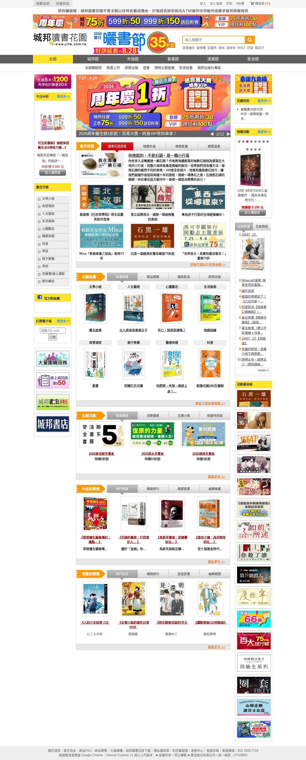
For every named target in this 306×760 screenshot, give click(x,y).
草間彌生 (188, 47)
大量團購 (116, 750)
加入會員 (216, 3)
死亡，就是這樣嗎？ (172, 330)
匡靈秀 (212, 47)
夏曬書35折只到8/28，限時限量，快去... (254, 114)
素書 (95, 386)
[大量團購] (53, 365)
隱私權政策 (161, 750)
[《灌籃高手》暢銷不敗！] (254, 516)
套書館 (173, 59)
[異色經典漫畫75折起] (254, 494)
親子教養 (48, 258)
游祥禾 (231, 47)
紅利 (229, 3)
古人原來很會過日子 (134, 330)
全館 (53, 59)
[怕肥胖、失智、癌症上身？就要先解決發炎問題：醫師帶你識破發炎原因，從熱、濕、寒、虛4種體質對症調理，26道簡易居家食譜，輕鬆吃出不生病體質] (171, 381)
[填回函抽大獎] (53, 387)
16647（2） (250, 234)
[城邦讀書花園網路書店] (60, 54)
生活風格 (48, 221)
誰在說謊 (248, 291)
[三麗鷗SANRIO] (254, 715)
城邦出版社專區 (209, 68)
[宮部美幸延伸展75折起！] (254, 538)
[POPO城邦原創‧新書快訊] (254, 472)
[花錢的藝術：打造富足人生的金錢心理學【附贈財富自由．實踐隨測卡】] (134, 532)
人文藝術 (48, 213)
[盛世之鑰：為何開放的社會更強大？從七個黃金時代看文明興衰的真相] (210, 532)
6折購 (240, 3)
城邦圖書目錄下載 (138, 750)
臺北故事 (95, 330)
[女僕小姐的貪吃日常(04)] (134, 618)
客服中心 (197, 750)
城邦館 (93, 59)
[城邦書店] (53, 431)
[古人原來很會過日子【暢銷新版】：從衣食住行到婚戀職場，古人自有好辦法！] (133, 325)
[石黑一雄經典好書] (254, 406)
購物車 (262, 3)
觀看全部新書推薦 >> (210, 403)
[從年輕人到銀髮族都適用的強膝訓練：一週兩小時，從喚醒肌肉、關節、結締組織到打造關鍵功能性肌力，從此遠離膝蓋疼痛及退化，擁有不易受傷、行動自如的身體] (210, 325)
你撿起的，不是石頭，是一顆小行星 (159, 156)
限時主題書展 (164, 68)
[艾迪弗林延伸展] (254, 692)
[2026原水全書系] (152, 448)
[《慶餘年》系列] (254, 604)
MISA (241, 47)
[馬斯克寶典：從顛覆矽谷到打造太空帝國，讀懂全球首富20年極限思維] (172, 532)
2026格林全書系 (203, 453)
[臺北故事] (95, 325)
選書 (146, 68)
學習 (45, 251)
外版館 (133, 59)
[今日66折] (53, 138)
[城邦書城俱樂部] (53, 409)
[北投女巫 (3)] (252, 186)
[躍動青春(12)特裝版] (210, 618)
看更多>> (63, 96)
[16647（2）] (253, 270)
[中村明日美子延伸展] (254, 670)
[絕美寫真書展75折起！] (254, 428)
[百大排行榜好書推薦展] (254, 648)
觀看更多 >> (216, 476)
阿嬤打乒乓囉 (133, 386)
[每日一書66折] (254, 626)
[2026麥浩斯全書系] (101, 448)
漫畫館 (213, 59)
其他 (45, 266)
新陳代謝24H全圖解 (210, 386)
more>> (263, 370)
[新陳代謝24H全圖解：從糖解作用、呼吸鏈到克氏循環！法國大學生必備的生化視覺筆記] (210, 381)
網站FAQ (85, 750)
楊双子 (259, 47)
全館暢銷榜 (93, 68)
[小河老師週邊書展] (254, 450)
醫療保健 (48, 236)
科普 (45, 243)
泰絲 (222, 47)
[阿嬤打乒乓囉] (133, 381)
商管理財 (48, 206)
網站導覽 (101, 750)
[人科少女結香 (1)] (95, 618)
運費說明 (42, 3)
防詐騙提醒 (180, 750)
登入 (203, 3)
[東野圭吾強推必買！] (254, 560)
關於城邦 (54, 750)
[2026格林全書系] (203, 448)
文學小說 (48, 198)
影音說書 (186, 68)
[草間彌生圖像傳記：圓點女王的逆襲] (95, 532)
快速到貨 (62, 3)
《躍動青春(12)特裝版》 (210, 622)
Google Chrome (92, 755)
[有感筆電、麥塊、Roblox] (254, 737)
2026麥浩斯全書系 (101, 453)
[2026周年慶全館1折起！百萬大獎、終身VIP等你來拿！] (153, 129)
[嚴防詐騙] (153, 13)
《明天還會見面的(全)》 (172, 622)
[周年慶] (153, 27)
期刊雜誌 (48, 281)
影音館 (253, 59)
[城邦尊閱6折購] (52, 87)
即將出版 (131, 68)
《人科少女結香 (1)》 (95, 622)
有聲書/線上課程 (53, 273)
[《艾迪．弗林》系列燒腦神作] (254, 582)
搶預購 (201, 47)
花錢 (250, 47)
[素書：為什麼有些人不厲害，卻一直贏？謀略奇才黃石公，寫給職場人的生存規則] (95, 381)
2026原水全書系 (153, 453)
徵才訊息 (70, 750)
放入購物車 (52, 172)
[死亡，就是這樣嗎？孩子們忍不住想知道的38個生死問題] (171, 325)
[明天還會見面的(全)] (172, 618)
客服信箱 (213, 750)
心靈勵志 (48, 228)
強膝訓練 (210, 330)
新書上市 (113, 68)
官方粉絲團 (52, 298)
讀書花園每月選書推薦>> (207, 264)
